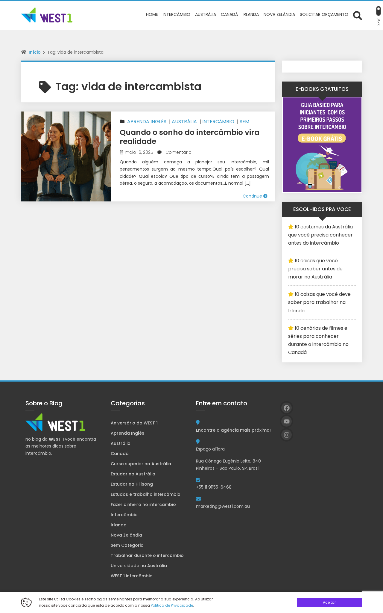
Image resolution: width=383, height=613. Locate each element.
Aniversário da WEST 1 (134, 423)
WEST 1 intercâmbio (132, 576)
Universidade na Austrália (139, 566)
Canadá (120, 454)
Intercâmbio (218, 121)
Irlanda (119, 525)
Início (35, 52)
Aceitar (329, 602)
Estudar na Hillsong (132, 484)
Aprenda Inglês (146, 121)
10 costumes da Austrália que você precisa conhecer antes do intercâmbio (320, 234)
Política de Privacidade (172, 605)
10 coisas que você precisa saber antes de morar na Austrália (315, 268)
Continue (253, 196)
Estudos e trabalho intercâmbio (145, 494)
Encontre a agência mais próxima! (233, 430)
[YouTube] (286, 421)
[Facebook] (286, 408)
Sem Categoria (127, 545)
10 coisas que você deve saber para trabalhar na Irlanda (319, 302)
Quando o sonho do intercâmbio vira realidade (189, 137)
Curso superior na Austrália (141, 464)
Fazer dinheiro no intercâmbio (143, 504)
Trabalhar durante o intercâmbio (147, 555)
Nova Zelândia (126, 535)
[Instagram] (286, 435)
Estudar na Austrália (133, 474)
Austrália (184, 121)
